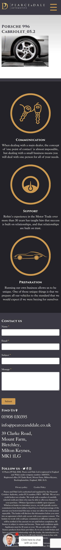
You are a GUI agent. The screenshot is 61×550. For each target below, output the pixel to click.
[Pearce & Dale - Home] (25, 6)
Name (5, 326)
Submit (8, 401)
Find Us (9, 410)
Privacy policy (21, 487)
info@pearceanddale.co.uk (26, 425)
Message (6, 369)
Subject (6, 355)
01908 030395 (14, 416)
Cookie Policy (40, 487)
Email (5, 340)
